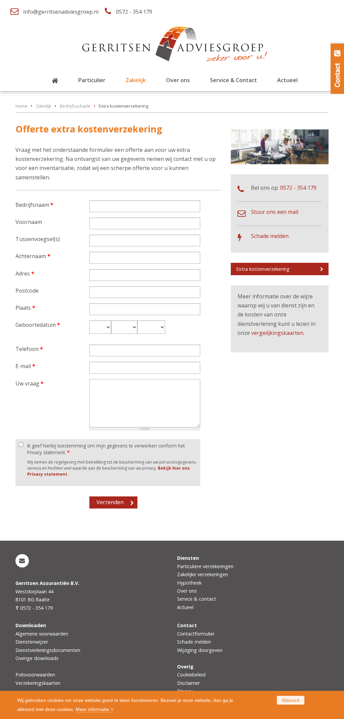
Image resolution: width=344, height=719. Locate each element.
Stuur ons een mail (274, 212)
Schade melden (270, 236)
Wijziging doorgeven (199, 650)
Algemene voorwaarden (41, 634)
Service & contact (196, 599)
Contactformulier (196, 634)
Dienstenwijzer (31, 642)
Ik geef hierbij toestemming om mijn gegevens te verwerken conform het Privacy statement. (106, 449)
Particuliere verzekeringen (205, 566)
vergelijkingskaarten (277, 333)
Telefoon (29, 349)
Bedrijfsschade (75, 106)
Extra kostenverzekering (263, 269)
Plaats (25, 307)
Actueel (185, 607)
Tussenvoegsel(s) (37, 239)
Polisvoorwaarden (35, 674)
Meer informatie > (94, 709)
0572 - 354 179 (134, 11)
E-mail (25, 366)
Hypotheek (189, 583)
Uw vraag (29, 383)
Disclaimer (188, 683)
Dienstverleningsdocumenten (47, 650)
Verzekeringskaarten (37, 683)
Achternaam (32, 256)
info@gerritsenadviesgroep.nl (60, 11)
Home (21, 106)
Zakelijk (43, 106)
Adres (24, 273)
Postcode (27, 290)
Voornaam (28, 222)
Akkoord (290, 700)
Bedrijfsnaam (34, 204)
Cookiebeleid (191, 674)
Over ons (187, 591)
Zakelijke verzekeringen (202, 574)
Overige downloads (36, 658)
